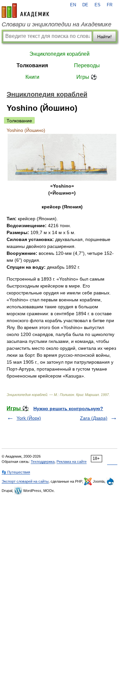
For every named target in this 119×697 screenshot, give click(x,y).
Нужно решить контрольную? (68, 408)
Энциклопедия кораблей (59, 54)
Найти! (104, 36)
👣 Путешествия (16, 472)
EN (73, 5)
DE (85, 5)
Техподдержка (43, 462)
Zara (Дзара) (93, 418)
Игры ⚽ (86, 77)
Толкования (32, 65)
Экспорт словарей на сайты (25, 481)
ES (97, 5)
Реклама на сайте (72, 462)
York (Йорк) (29, 418)
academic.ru (25, 10)
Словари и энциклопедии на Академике (56, 24)
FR (109, 5)
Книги (32, 77)
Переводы (87, 65)
